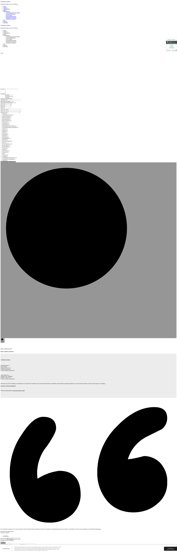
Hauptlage (3, 93)
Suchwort (3, 89)
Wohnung (5, 160)
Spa (3, 153)
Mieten (4, 10)
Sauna (4, 149)
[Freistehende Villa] (9, 96)
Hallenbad (5, 130)
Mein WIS (5, 22)
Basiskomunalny (6, 119)
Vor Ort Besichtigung (10, 14)
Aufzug (4, 113)
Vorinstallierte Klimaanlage (8, 159)
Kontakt (5, 21)
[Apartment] (9, 95)
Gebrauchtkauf (6, 9)
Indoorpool (5, 134)
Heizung (4, 132)
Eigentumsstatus (4, 112)
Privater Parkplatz (7, 144)
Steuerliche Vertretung (11, 19)
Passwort (2, 540)
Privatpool (5, 148)
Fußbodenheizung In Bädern (9, 126)
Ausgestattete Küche (7, 115)
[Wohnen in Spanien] (5, 1)
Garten (4, 128)
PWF (10, 390)
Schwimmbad (6, 150)
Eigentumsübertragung (11, 16)
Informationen (6, 11)
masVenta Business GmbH (19, 390)
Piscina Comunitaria (7, 141)
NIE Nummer (9, 15)
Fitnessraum (5, 123)
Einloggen (3, 542)
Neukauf (5, 7)
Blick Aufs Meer (6, 120)
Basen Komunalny (7, 116)
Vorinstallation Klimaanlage (9, 157)
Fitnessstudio (6, 124)
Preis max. (3, 105)
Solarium (5, 152)
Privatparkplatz (6, 146)
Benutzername (4, 538)
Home (4, 6)
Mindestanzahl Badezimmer (7, 102)
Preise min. (3, 104)
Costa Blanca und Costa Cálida (13, 12)
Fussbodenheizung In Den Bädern (10, 127)
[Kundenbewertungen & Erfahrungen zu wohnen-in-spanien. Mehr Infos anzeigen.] (171, 44)
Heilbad (4, 131)
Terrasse (5, 155)
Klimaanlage (5, 137)
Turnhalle (5, 156)
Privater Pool (6, 145)
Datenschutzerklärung (11, 385)
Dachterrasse (6, 121)
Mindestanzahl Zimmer (6, 101)
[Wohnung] (9, 97)
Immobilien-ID (4, 100)
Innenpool (5, 135)
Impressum (3, 385)
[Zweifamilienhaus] (9, 98)
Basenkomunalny (6, 117)
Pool (4, 142)
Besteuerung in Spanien (11, 17)
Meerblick (5, 139)
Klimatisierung (6, 138)
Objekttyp (3, 98)
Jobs (4, 20)
